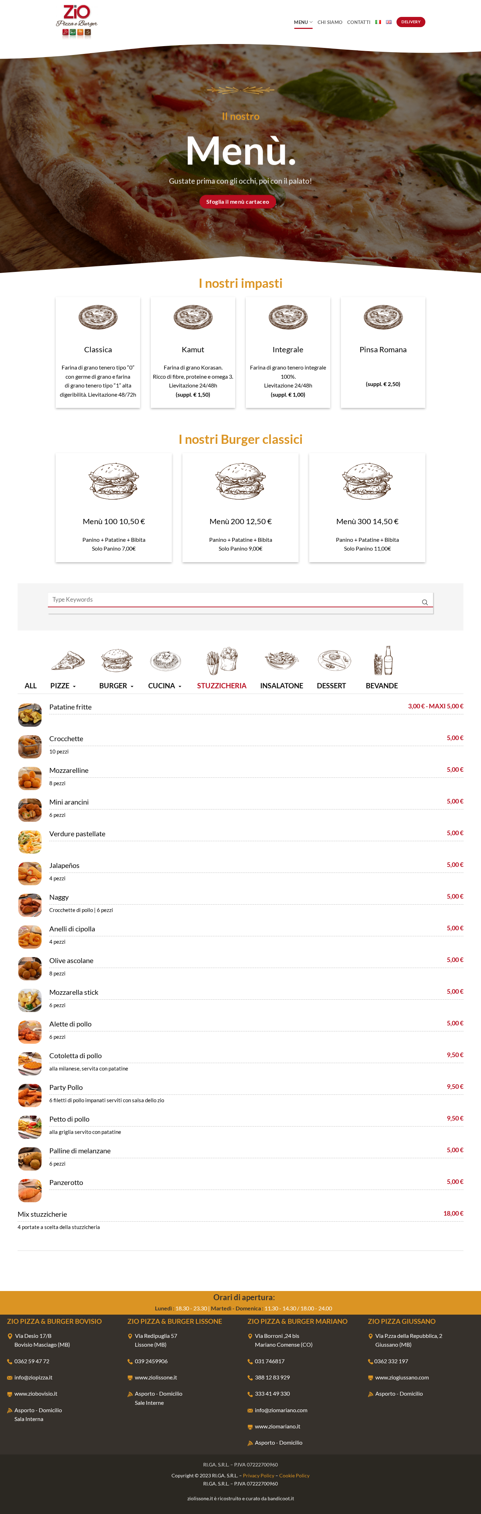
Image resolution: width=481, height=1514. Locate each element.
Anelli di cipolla (72, 928)
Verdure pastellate (77, 833)
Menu (301, 22)
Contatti (358, 22)
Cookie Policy (294, 1475)
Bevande (382, 685)
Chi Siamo (330, 22)
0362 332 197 (391, 1361)
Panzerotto (66, 1182)
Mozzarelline (68, 770)
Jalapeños (64, 865)
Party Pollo (66, 1087)
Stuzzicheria (221, 685)
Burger (113, 685)
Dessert (331, 685)
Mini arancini (69, 802)
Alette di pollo (70, 1023)
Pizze (59, 685)
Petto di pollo (69, 1119)
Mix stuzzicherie (42, 1214)
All (31, 685)
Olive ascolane (71, 960)
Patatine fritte (70, 706)
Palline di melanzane (80, 1150)
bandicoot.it (281, 1498)
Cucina (161, 685)
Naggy (59, 897)
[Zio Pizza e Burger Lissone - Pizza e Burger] (91, 22)
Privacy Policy (258, 1475)
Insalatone (281, 685)
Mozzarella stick (73, 992)
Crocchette (66, 738)
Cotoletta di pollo (75, 1055)
